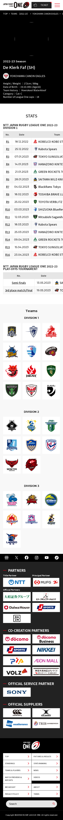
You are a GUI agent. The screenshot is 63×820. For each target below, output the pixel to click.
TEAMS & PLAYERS (12, 770)
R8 (7, 194)
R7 (7, 187)
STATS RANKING (40, 763)
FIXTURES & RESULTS (42, 756)
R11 (7, 217)
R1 (7, 142)
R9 (7, 202)
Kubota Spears (47, 149)
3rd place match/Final (18, 290)
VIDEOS (37, 777)
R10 (7, 209)
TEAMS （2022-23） (20, 13)
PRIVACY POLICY (12, 794)
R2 (7, 149)
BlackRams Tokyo (49, 186)
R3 (7, 157)
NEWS (36, 770)
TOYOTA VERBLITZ (50, 202)
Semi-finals (19, 283)
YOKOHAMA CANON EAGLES (45, 13)
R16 (7, 255)
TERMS (36, 794)
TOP (5, 14)
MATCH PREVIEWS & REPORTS (13, 778)
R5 (7, 172)
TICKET (44, 5)
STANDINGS (10, 763)
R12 (7, 224)
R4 (7, 164)
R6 (7, 179)
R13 (7, 232)
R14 (7, 239)
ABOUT (37, 787)
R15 (7, 247)
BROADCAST (10, 787)
